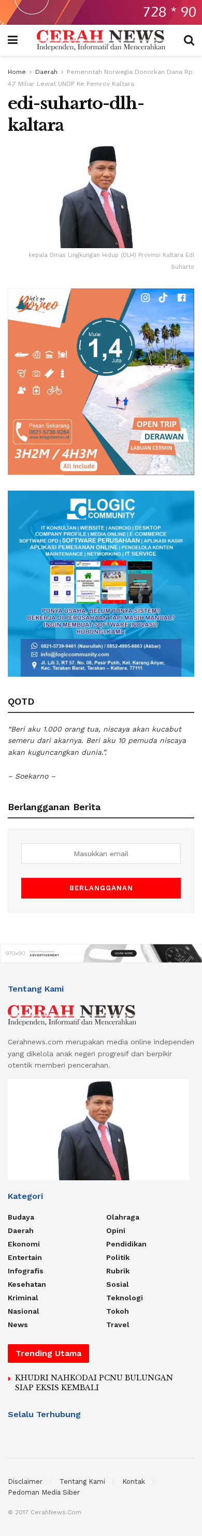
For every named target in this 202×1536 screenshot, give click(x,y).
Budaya (21, 1217)
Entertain (25, 1257)
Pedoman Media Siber (44, 1492)
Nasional (23, 1311)
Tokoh (117, 1311)
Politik (117, 1257)
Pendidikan (126, 1244)
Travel (117, 1324)
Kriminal (23, 1298)
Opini (115, 1230)
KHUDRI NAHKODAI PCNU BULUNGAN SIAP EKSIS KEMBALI (94, 1383)
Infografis (26, 1271)
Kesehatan (27, 1284)
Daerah (46, 71)
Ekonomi (24, 1244)
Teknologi (124, 1298)
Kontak (133, 1481)
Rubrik (117, 1271)
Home (17, 71)
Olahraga (122, 1217)
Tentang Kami (82, 1481)
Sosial (117, 1284)
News (18, 1324)
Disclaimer (25, 1481)
